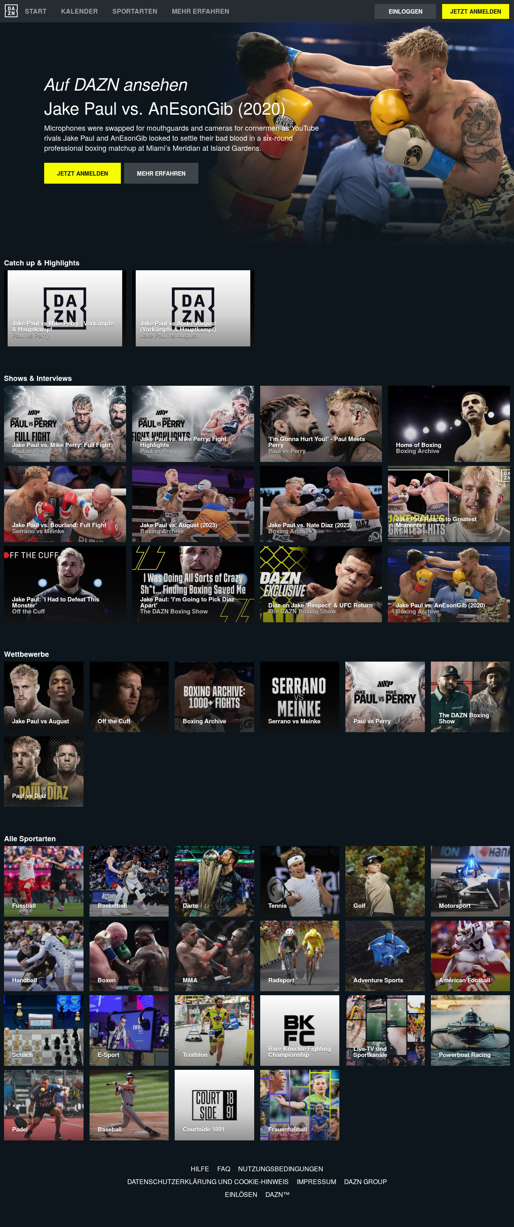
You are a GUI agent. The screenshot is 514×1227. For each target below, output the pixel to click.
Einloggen (405, 11)
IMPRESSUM (316, 1181)
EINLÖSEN (241, 1194)
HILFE (200, 1168)
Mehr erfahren (200, 11)
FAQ (223, 1168)
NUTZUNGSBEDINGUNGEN (280, 1168)
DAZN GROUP (365, 1181)
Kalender (79, 11)
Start (36, 11)
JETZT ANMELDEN (475, 11)
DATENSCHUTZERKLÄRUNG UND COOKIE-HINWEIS (208, 1181)
